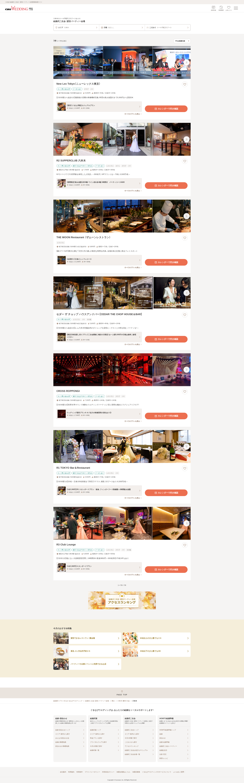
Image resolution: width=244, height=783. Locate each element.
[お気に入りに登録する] (185, 84)
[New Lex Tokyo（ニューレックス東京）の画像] (122, 62)
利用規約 (71, 772)
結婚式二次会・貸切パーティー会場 (97, 701)
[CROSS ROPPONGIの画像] (122, 369)
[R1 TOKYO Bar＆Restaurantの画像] (122, 446)
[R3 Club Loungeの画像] (122, 523)
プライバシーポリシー (92, 772)
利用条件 (80, 772)
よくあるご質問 (178, 772)
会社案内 (63, 772)
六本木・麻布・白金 (123, 701)
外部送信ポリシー (108, 772)
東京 (113, 701)
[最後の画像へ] (187, 62)
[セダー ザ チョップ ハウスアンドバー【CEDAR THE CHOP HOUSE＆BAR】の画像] (122, 292)
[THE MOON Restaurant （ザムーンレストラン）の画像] (122, 216)
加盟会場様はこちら (123, 772)
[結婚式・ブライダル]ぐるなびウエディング (67, 701)
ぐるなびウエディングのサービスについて (156, 772)
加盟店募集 (136, 772)
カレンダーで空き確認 (168, 109)
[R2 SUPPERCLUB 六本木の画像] (122, 139)
